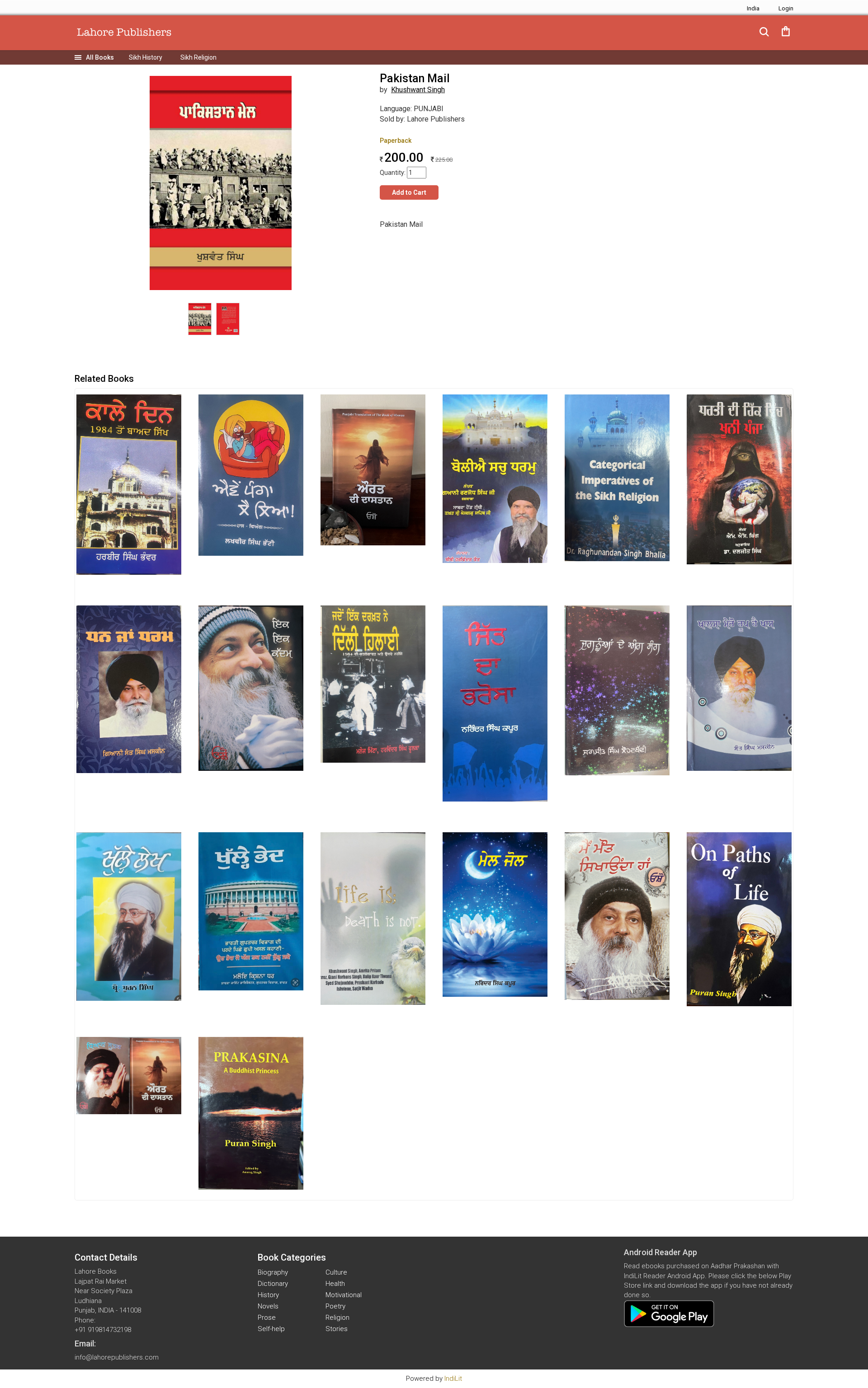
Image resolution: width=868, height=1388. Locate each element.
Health (335, 1284)
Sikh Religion (198, 57)
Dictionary (273, 1284)
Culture (336, 1272)
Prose (267, 1317)
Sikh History (145, 57)
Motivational (344, 1295)
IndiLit (453, 1378)
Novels (268, 1306)
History (268, 1295)
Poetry (335, 1306)
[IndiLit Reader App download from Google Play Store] (669, 1313)
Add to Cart (409, 192)
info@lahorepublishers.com (117, 1357)
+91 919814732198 (103, 1330)
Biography (273, 1272)
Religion (337, 1317)
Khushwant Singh (418, 89)
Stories (337, 1329)
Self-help (271, 1329)
